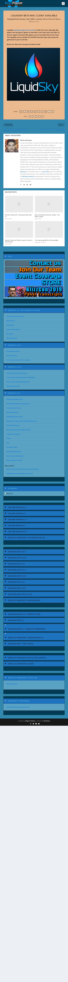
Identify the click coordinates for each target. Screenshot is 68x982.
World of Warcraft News (51, 19)
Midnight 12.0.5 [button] (14, 367)
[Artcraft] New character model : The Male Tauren (47, 215)
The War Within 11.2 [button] (17, 513)
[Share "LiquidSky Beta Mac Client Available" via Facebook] (21, 111)
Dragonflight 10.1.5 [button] (17, 576)
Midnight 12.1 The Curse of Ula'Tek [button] (24, 310)
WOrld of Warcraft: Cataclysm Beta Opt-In (18, 215)
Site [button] (10, 256)
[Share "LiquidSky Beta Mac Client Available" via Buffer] (42, 111)
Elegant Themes (30, 721)
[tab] (33, 256)
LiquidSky (39, 19)
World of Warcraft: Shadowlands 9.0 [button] (25, 638)
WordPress (47, 721)
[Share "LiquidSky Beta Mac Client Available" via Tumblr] (31, 111)
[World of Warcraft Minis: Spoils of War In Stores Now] (19, 229)
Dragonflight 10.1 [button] (16, 582)
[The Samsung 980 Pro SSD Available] (49, 229)
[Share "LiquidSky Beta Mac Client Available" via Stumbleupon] (45, 111)
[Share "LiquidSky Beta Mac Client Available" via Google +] (28, 111)
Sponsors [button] (12, 488)
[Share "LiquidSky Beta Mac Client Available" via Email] (49, 111)
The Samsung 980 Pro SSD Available (46, 240)
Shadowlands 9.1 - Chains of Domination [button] (26, 629)
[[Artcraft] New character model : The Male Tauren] (49, 204)
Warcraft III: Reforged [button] (18, 701)
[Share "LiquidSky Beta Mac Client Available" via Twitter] (24, 111)
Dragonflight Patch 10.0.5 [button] (20, 594)
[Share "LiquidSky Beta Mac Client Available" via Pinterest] (35, 111)
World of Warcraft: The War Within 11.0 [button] (26, 538)
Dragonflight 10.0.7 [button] (17, 588)
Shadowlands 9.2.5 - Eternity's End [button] (24, 614)
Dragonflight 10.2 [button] (16, 564)
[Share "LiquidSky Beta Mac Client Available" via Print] (52, 111)
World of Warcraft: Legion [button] (21, 664)
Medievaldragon (20, 19)
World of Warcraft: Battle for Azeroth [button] (27, 658)
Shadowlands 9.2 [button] (16, 620)
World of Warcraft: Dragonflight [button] (24, 600)
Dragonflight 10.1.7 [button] (17, 570)
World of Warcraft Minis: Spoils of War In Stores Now (18, 241)
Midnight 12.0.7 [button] (14, 345)
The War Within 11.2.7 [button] (17, 507)
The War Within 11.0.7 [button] (17, 532)
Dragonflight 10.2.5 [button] (17, 558)
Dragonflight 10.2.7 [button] (17, 552)
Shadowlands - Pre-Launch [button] (20, 644)
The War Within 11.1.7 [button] (17, 519)
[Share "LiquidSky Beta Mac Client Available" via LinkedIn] (38, 111)
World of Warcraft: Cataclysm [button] (22, 678)
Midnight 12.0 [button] (14, 393)
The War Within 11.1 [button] (17, 525)
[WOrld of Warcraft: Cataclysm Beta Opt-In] (19, 204)
